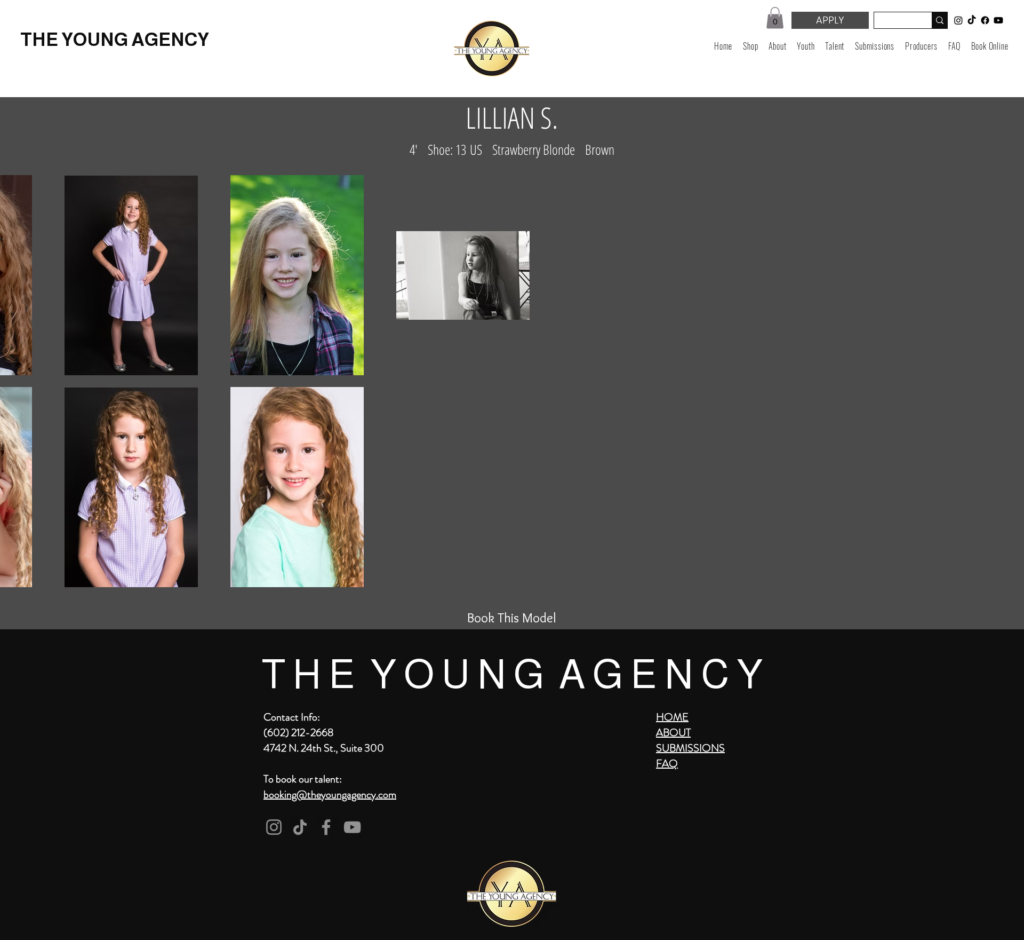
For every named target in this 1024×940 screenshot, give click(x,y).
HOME (672, 717)
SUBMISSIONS (690, 748)
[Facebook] (326, 827)
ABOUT (673, 732)
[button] (775, 18)
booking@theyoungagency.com (329, 794)
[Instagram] (273, 827)
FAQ (667, 763)
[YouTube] (352, 827)
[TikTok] (300, 827)
